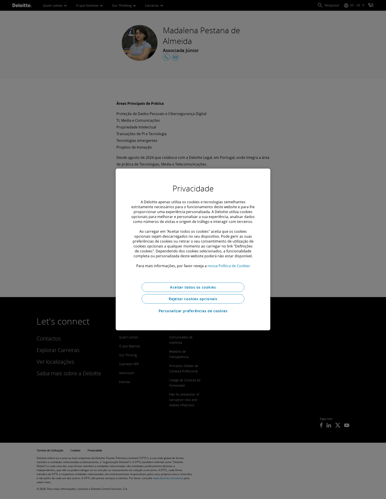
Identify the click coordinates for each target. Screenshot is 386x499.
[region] (193, 249)
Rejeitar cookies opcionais (193, 298)
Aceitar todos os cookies (193, 287)
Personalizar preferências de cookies (193, 310)
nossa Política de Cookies (229, 265)
